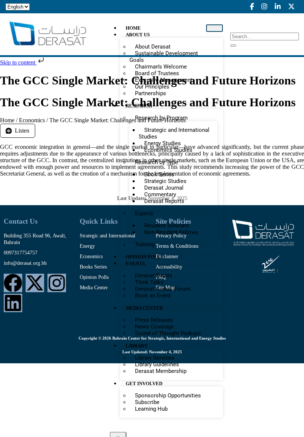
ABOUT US (138, 34)
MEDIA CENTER (144, 308)
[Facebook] (13, 283)
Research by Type (156, 162)
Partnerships (150, 93)
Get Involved (144, 383)
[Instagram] (56, 283)
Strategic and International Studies (174, 133)
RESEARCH (139, 106)
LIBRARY (137, 345)
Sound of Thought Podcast (168, 333)
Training (145, 244)
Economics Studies (168, 150)
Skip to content (18, 62)
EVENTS (135, 263)
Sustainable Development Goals (163, 56)
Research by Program (161, 117)
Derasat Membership (160, 371)
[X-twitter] (35, 283)
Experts (144, 213)
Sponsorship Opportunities (168, 395)
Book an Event (153, 295)
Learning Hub (151, 409)
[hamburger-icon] (214, 28)
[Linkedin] (13, 303)
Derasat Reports (164, 201)
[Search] (233, 45)
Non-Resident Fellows (171, 232)
